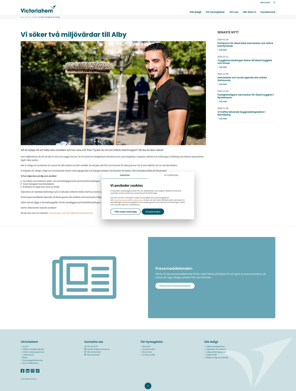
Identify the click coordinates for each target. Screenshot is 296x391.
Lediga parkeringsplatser (216, 352)
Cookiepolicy (137, 200)
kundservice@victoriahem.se (98, 349)
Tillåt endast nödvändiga (125, 211)
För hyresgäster (215, 12)
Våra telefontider (94, 352)
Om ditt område (148, 355)
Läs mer (223, 49)
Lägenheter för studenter (216, 349)
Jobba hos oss (28, 355)
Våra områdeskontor (31, 363)
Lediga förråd (211, 355)
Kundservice (268, 12)
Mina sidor (265, 2)
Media (25, 357)
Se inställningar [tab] (171, 175)
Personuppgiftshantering (33, 360)
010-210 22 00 (92, 346)
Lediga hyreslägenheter (215, 346)
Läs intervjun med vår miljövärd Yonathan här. (71, 212)
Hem (22, 17)
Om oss (233, 12)
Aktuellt (34, 17)
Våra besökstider (93, 355)
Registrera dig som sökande (217, 357)
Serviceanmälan (148, 349)
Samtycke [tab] (125, 175)
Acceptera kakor (153, 211)
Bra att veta (147, 352)
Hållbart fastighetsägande (33, 349)
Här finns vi (249, 12)
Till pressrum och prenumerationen (175, 285)
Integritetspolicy (120, 200)
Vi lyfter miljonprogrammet (33, 352)
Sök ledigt (195, 12)
